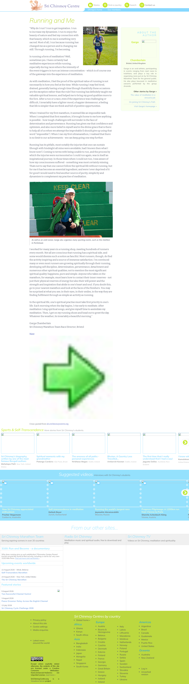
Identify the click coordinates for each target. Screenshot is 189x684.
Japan (79, 653)
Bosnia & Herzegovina (104, 630)
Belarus (101, 635)
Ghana (79, 628)
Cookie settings (40, 626)
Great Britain (104, 668)
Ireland (101, 682)
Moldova (124, 639)
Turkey (123, 676)
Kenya (79, 631)
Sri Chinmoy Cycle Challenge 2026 (17, 608)
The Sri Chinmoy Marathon (14, 579)
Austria (101, 626)
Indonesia (81, 650)
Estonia (101, 652)
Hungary (102, 675)
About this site (40, 623)
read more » (50, 675)
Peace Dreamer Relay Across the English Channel (25, 601)
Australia (145, 654)
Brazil (144, 629)
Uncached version (146, 673)
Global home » (83, 620)
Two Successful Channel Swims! (16, 594)
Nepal (79, 660)
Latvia (123, 629)
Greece (101, 672)
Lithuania (124, 632)
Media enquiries (40, 630)
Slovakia (124, 670)
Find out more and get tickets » (27, 558)
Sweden (123, 664)
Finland (101, 655)
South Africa (82, 635)
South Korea (82, 666)
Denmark (102, 648)
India (78, 646)
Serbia (123, 657)
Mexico (144, 639)
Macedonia (125, 636)
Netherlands (125, 642)
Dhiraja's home (95, 9)
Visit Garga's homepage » (145, 106)
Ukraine (123, 679)
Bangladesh (82, 643)
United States (147, 646)
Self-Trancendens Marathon (14, 572)
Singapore (81, 663)
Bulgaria (102, 638)
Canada (145, 633)
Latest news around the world (41, 641)
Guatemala (146, 636)
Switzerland (125, 667)
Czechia (102, 645)
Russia (123, 654)
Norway (123, 645)
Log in (144, 668)
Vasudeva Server (38, 681)
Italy (122, 626)
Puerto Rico (146, 643)
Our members (114, 9)
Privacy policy (39, 620)
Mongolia (80, 656)
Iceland (101, 678)
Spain (122, 661)
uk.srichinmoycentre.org (57, 424)
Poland (123, 648)
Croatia (101, 642)
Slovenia (124, 673)
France (101, 658)
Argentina (146, 626)
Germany (102, 665)
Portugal (124, 651)
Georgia (102, 662)
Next (31, 334)
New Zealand (147, 657)
